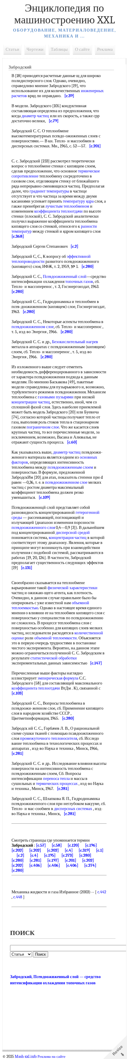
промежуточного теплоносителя (48, 738)
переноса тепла (56, 778)
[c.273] (67, 855)
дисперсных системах (73, 808)
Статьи (12, 49)
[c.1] (99, 850)
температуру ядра (78, 201)
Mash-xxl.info (26, 1057)
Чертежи (35, 49)
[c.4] (69, 850)
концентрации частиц (31, 402)
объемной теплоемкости (55, 638)
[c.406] (35, 865)
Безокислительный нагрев (75, 341)
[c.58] (57, 845)
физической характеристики (72, 587)
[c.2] (20, 855)
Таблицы (59, 49)
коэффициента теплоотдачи (58, 211)
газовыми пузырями (56, 397)
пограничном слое (43, 427)
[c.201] (70, 860)
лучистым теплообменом (67, 206)
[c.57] (41, 845)
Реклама (105, 49)
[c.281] (35, 860)
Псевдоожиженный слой (65, 276)
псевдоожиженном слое (33, 326)
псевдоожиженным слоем (70, 467)
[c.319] (84, 850)
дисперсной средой (73, 532)
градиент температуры (49, 191)
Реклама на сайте (52, 1057)
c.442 (101, 892)
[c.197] (53, 860)
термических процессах (57, 783)
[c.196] (91, 845)
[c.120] (73, 845)
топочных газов (79, 281)
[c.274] (90, 865)
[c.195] (50, 855)
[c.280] (85, 855)
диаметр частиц (35, 115)
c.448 (17, 897)
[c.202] (17, 850)
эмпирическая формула (58, 678)
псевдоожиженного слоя (33, 527)
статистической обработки (53, 658)
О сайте (82, 49)
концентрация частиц (68, 537)
